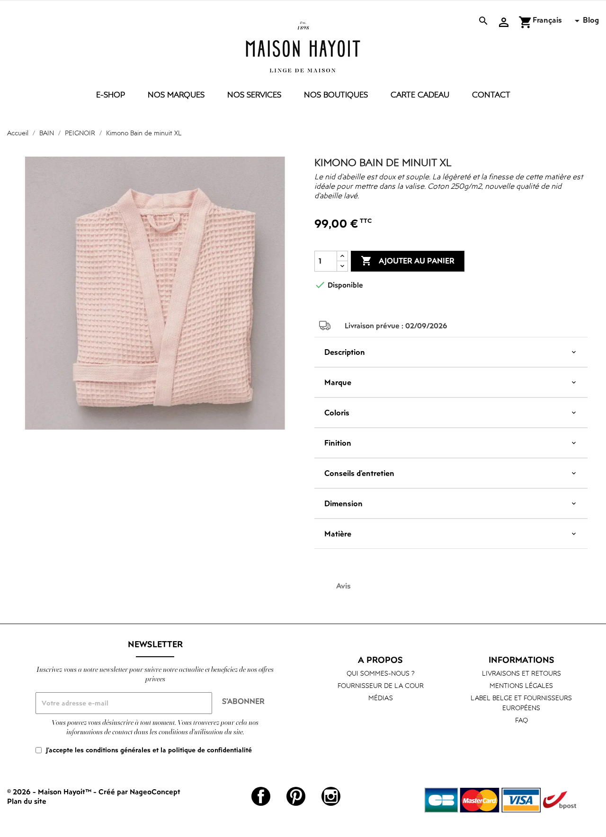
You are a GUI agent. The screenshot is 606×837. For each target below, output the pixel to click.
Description (344, 352)
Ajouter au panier (407, 260)
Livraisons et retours (521, 673)
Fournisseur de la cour (381, 685)
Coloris (336, 412)
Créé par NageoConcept (139, 791)
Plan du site (26, 801)
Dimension (343, 503)
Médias (380, 698)
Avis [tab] (343, 586)
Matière (337, 534)
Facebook (260, 796)
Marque (337, 382)
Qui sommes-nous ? (381, 673)
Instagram (330, 796)
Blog (591, 20)
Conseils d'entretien (359, 473)
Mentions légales (521, 685)
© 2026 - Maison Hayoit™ (50, 791)
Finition (337, 443)
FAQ (521, 720)
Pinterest (295, 796)
